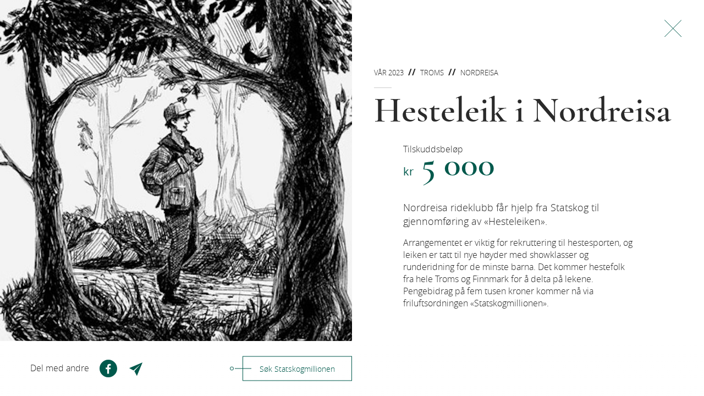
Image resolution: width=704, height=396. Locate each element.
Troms (432, 73)
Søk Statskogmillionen (297, 369)
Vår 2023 (389, 73)
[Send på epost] (137, 369)
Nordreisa (479, 73)
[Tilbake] (673, 28)
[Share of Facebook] (108, 368)
